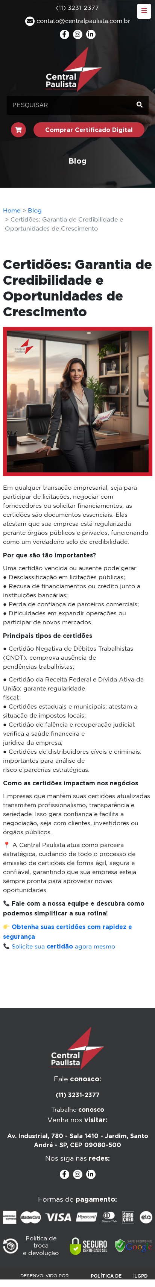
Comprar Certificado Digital (89, 129)
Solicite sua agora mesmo (63, 947)
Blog (35, 211)
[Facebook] (64, 34)
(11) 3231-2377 (78, 1094)
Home (11, 211)
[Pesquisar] (139, 105)
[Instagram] (77, 34)
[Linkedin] (91, 34)
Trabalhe (77, 1110)
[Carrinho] (18, 129)
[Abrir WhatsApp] (136, 1268)
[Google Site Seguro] (133, 1246)
